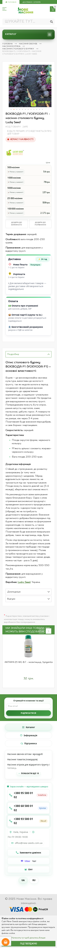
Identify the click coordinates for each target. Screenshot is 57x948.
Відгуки (11, 599)
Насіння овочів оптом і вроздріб (25, 754)
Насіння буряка (11, 46)
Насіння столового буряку (18, 49)
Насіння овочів (28, 44)
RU (34, 880)
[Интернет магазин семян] (25, 10)
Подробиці (13, 354)
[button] (11, 109)
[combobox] (28, 22)
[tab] (28, 354)
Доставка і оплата (32, 2)
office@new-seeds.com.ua (28, 842)
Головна (11, 2)
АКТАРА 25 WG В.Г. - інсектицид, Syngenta (29, 662)
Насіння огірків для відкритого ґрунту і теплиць (28, 766)
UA (23, 880)
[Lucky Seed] (15, 152)
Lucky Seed (24, 582)
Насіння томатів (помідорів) (22, 759)
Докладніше (14, 592)
